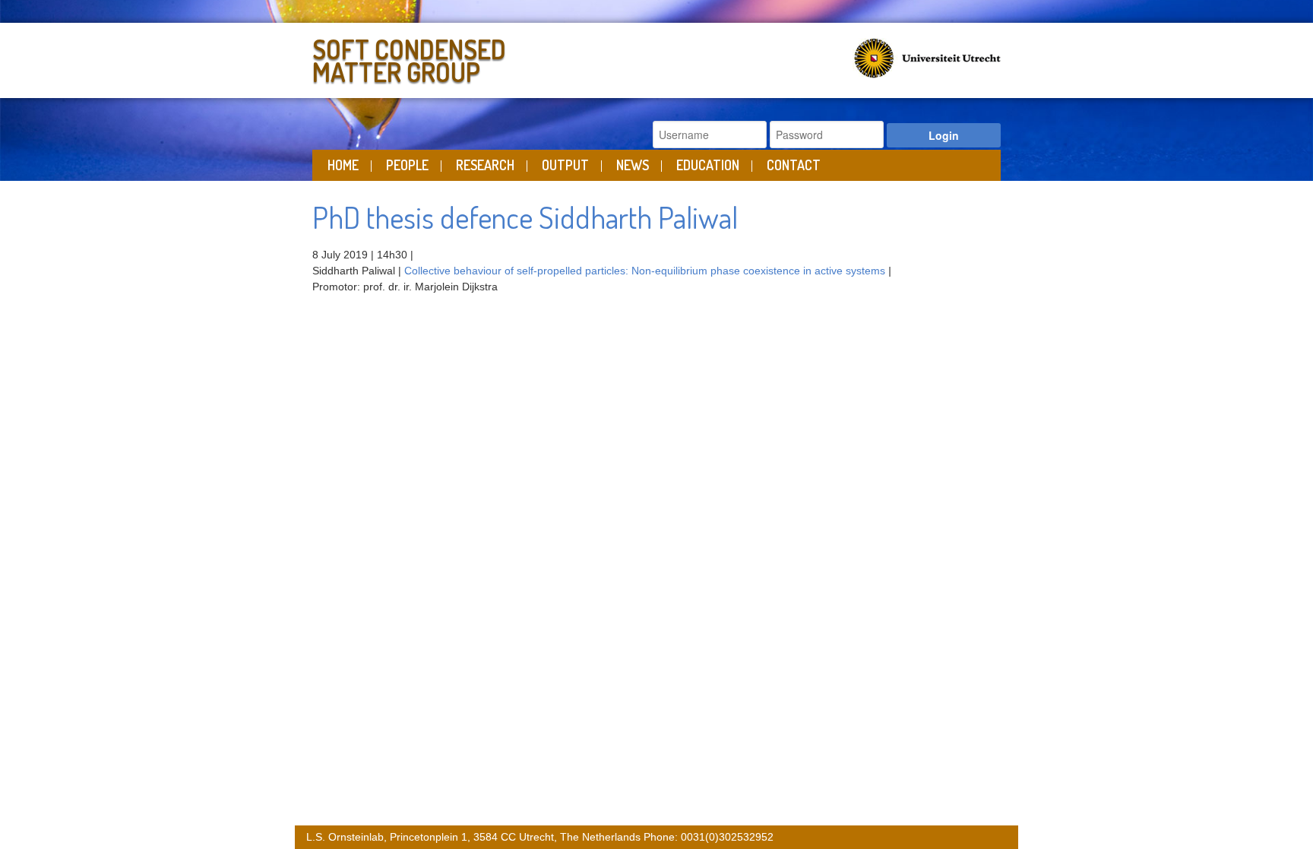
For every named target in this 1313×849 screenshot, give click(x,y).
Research (485, 165)
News (632, 165)
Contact (794, 165)
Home (343, 165)
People (407, 165)
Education (707, 165)
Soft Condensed (409, 57)
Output (565, 165)
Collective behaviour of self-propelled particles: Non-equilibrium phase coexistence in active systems (644, 271)
